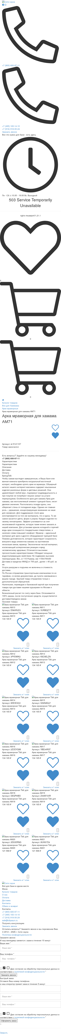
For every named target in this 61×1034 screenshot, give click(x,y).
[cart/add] (28, 645)
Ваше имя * (5, 943)
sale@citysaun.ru (10, 920)
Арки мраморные (10, 408)
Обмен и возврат (10, 906)
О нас (5, 894)
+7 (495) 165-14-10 (11, 126)
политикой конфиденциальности (29, 971)
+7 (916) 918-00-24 (11, 128)
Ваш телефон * (7, 954)
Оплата (5, 897)
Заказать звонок (9, 131)
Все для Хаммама (10, 405)
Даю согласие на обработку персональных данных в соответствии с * (29, 970)
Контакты (6, 903)
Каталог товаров (9, 402)
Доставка (6, 900)
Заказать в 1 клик (21, 648)
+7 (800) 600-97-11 (11, 65)
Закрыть (4, 1032)
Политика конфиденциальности (17, 934)
